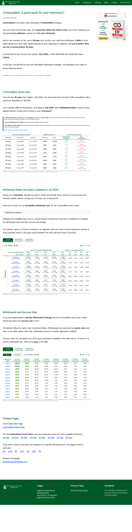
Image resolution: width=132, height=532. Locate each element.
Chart (88, 245)
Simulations (87, 2)
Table (82, 245)
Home (77, 2)
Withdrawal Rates (43, 493)
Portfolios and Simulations (46, 490)
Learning (97, 2)
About (106, 2)
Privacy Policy (125, 2)
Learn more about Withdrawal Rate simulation (16, 130)
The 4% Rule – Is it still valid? (47, 495)
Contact (114, 2)
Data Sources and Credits (46, 497)
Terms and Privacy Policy (79, 490)
